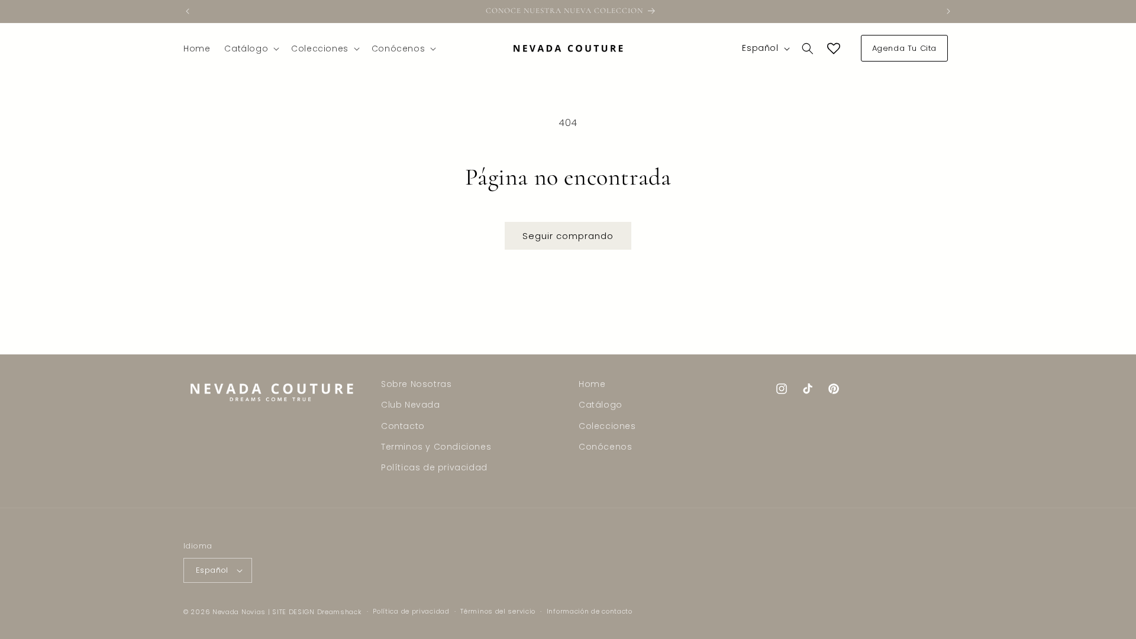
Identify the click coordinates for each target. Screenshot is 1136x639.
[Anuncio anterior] (188, 11)
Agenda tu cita (904, 48)
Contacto (403, 426)
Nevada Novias (239, 612)
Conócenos (605, 447)
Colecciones (607, 426)
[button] (250, 48)
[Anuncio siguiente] (948, 11)
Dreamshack (339, 612)
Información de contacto (589, 611)
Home (592, 384)
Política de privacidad (411, 611)
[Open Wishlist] (834, 49)
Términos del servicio (497, 611)
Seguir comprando (568, 236)
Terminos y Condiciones (436, 447)
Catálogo (600, 405)
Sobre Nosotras (416, 384)
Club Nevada (410, 405)
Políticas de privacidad (434, 467)
